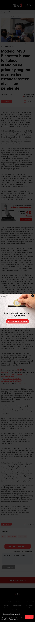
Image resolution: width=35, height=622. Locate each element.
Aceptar (29, 617)
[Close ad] (32, 295)
